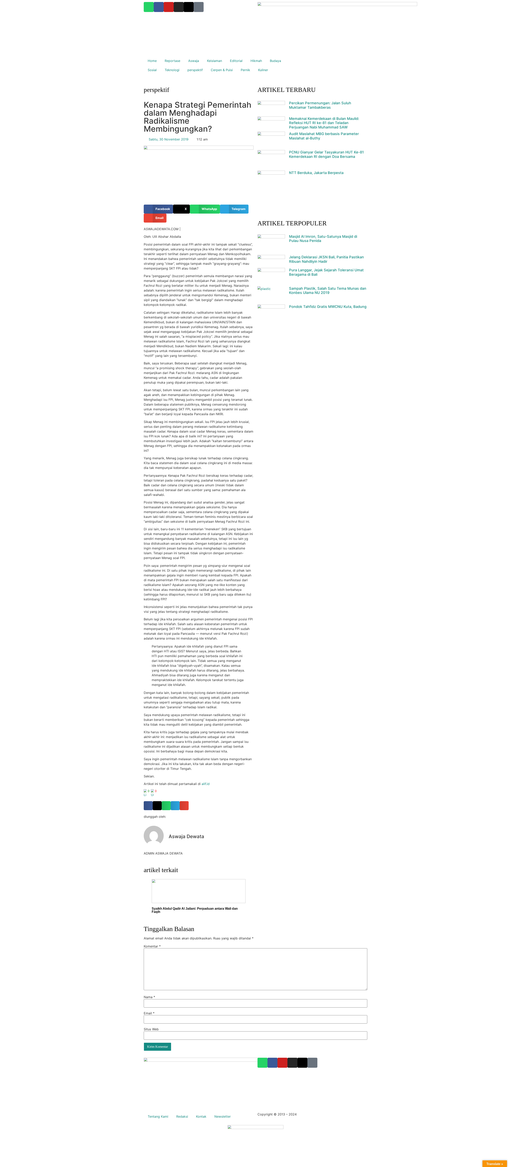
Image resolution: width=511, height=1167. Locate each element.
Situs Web (151, 1029)
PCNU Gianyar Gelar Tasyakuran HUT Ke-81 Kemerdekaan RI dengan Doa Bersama (326, 154)
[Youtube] (282, 1063)
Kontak (201, 1116)
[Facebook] (272, 1063)
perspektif (195, 70)
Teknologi (172, 70)
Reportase (172, 61)
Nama (149, 997)
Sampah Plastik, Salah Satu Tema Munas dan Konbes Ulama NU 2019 (327, 290)
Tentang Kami (158, 1116)
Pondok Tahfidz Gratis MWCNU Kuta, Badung (327, 306)
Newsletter (222, 1116)
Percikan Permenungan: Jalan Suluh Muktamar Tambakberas (320, 105)
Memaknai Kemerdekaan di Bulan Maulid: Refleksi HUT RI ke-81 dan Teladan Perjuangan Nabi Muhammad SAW (324, 122)
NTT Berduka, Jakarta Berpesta (316, 173)
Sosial (152, 70)
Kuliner (263, 70)
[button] (158, 209)
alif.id (206, 784)
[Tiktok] (312, 1063)
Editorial (236, 61)
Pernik (245, 70)
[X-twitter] (302, 1063)
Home (152, 61)
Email (149, 1013)
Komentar (152, 946)
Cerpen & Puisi (222, 70)
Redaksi (182, 1116)
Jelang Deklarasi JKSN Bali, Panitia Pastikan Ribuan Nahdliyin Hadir (326, 259)
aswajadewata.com (312, 1114)
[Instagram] (292, 1063)
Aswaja (193, 61)
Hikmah (256, 61)
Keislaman (214, 61)
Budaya (275, 61)
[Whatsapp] (262, 1063)
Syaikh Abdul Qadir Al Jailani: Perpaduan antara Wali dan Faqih (195, 910)
